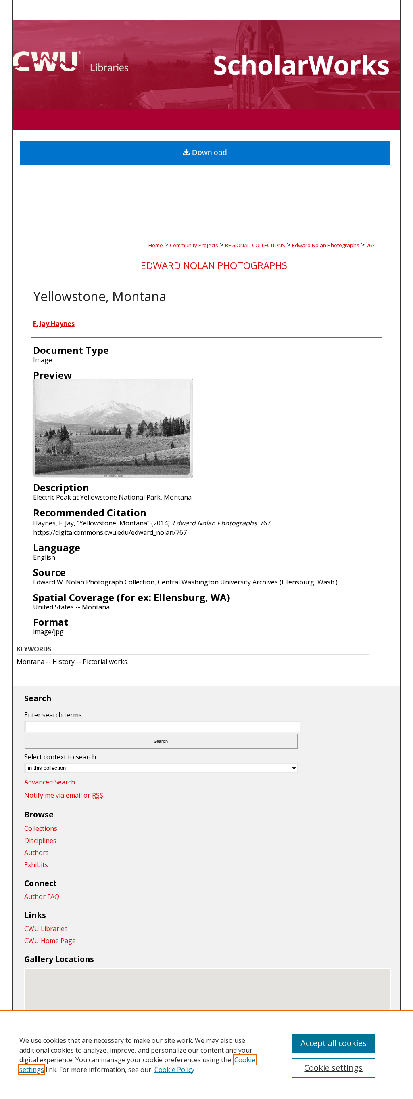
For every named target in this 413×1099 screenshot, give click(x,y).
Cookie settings (333, 1067)
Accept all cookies (333, 1043)
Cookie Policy (174, 1069)
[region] (206, 1054)
